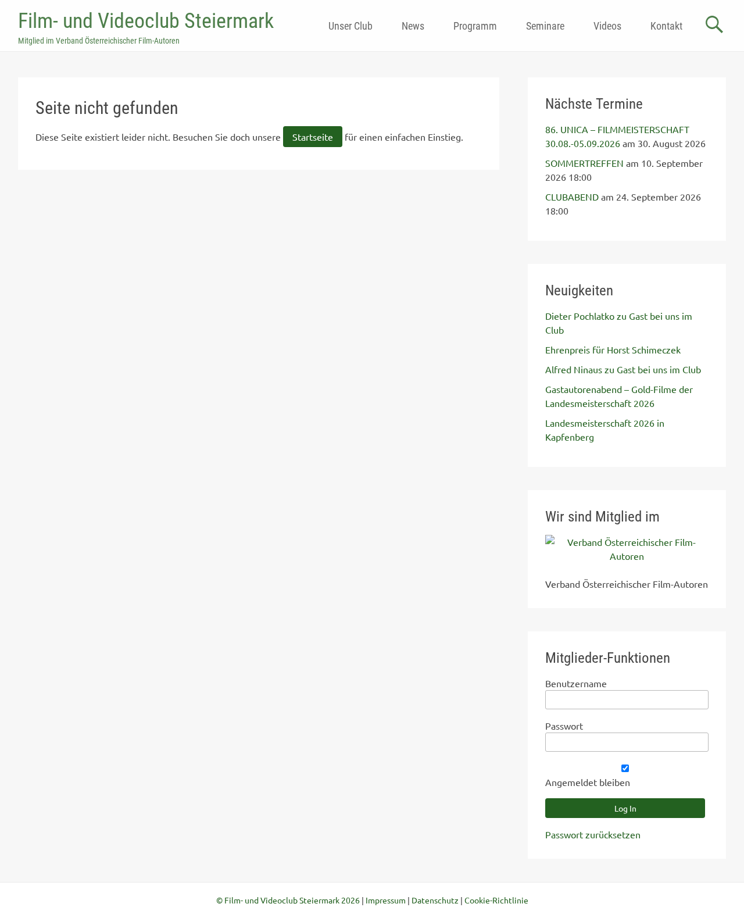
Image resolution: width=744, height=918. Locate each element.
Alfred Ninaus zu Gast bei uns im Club (623, 369)
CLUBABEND (572, 196)
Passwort (564, 725)
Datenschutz (435, 900)
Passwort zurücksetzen (593, 834)
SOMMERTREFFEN (584, 163)
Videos (607, 26)
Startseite (312, 136)
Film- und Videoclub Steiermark (146, 21)
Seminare (545, 26)
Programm (475, 26)
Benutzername (576, 683)
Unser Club (350, 26)
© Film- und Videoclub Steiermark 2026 (288, 900)
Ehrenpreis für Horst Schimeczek (613, 349)
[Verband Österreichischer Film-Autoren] (627, 556)
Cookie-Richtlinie (496, 900)
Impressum (386, 900)
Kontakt (666, 26)
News (413, 26)
